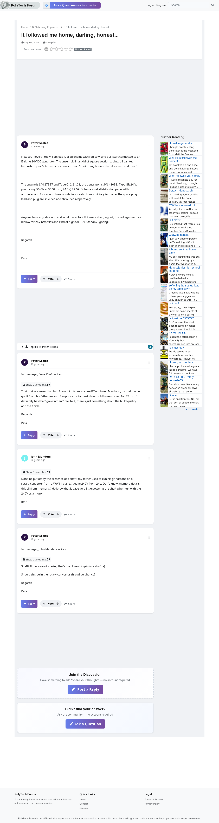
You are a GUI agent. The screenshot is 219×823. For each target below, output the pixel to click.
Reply (31, 278)
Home (24, 27)
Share (71, 279)
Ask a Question (87, 724)
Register (161, 5)
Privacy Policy (152, 803)
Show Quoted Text (36, 384)
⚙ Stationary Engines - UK (47, 27)
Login (150, 5)
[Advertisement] (109, 88)
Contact (84, 803)
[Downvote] (57, 279)
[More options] (149, 145)
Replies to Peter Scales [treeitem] (90, 347)
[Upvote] (44, 279)
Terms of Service (154, 799)
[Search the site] (212, 5)
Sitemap (84, 808)
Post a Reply (87, 689)
